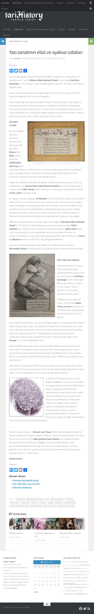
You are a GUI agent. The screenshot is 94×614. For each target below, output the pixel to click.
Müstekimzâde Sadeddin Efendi (19, 506)
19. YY (75, 562)
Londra (78, 581)
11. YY (67, 562)
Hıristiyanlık (74, 575)
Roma (84, 584)
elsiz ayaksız (69, 499)
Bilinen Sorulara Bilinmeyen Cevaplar (39, 3)
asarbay (17, 58)
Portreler (70, 3)
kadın (80, 574)
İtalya (85, 594)
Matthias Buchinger (69, 502)
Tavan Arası (81, 3)
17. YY (70, 562)
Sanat (25, 41)
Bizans (76, 568)
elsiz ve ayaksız (14, 502)
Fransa (82, 571)
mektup (83, 581)
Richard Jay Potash (49, 506)
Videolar (5, 8)
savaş (88, 584)
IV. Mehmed (58, 502)
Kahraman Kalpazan (22, 487)
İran (73, 594)
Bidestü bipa (21, 499)
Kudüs (86, 577)
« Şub (35, 592)
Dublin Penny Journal (57, 499)
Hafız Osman (25, 502)
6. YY (64, 562)
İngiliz (81, 590)
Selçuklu (65, 587)
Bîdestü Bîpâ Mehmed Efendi (35, 499)
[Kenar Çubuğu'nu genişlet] (3, 41)
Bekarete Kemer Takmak (70, 533)
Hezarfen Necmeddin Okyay (26, 480)
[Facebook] (80, 608)
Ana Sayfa (5, 3)
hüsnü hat (43, 502)
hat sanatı (34, 502)
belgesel (66, 568)
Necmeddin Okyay (36, 506)
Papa (76, 584)
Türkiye (73, 590)
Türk (69, 590)
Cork (47, 499)
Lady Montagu (67, 581)
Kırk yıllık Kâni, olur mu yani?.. (27, 483)
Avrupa (87, 565)
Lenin (74, 581)
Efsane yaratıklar (16, 533)
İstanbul (79, 593)
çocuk (78, 590)
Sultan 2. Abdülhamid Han (78, 587)
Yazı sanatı (71, 506)
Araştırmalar (17, 3)
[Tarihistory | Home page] (23, 16)
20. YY (79, 561)
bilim (71, 568)
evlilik (84, 568)
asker (81, 565)
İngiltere (67, 593)
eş (86, 568)
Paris (79, 584)
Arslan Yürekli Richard (73, 565)
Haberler (59, 3)
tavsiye (65, 590)
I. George (50, 502)
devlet (80, 568)
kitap (79, 577)
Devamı (14, 588)
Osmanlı (69, 584)
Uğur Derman (61, 506)
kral (82, 577)
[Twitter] (84, 608)
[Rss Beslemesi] (89, 608)
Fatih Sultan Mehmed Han (70, 571)
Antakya (65, 565)
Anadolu (85, 562)
